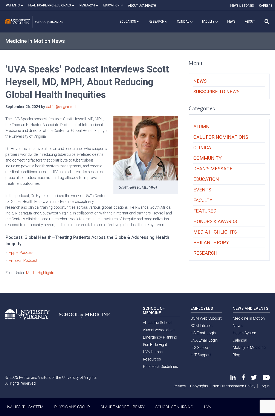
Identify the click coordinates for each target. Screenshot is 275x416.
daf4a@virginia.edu (62, 106)
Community (207, 158)
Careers (265, 5)
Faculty (202, 200)
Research (205, 253)
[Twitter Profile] (254, 378)
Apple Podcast (21, 252)
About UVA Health (142, 5)
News (200, 81)
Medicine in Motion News (35, 41)
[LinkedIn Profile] (233, 378)
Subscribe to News (216, 91)
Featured (204, 211)
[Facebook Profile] (243, 378)
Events (202, 190)
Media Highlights (40, 272)
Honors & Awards (215, 221)
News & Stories (242, 5)
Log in (265, 386)
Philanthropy (211, 242)
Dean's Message (212, 168)
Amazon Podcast (23, 260)
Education (206, 179)
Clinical (203, 147)
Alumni (202, 126)
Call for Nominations (220, 137)
